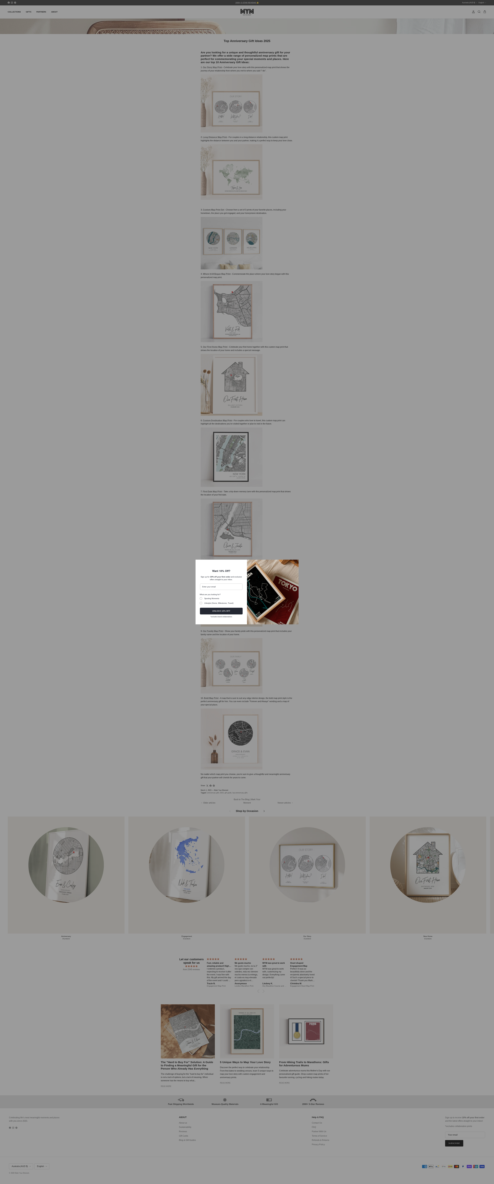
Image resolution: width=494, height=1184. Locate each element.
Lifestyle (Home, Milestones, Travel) (218, 603)
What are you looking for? (210, 594)
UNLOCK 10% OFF (221, 611)
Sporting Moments (211, 598)
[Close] (295, 563)
